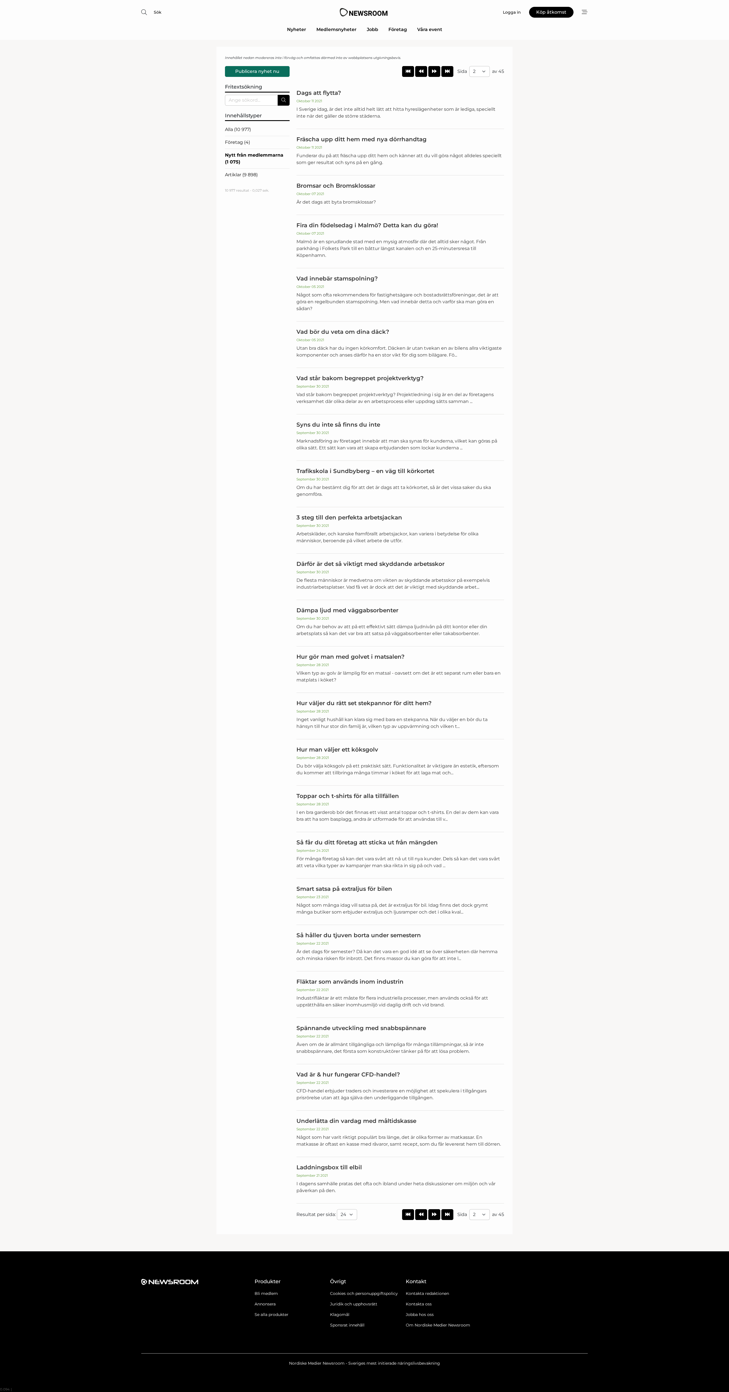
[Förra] (421, 71)
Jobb (372, 29)
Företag (397, 29)
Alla (238, 129)
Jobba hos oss (420, 1314)
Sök (157, 12)
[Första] (408, 71)
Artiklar (241, 174)
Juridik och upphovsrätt (353, 1304)
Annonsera (265, 1304)
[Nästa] (434, 71)
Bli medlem (266, 1293)
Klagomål (339, 1314)
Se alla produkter (271, 1314)
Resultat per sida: (316, 1214)
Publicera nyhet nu (257, 71)
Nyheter (296, 29)
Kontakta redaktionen (427, 1293)
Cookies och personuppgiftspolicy (364, 1293)
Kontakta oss (419, 1304)
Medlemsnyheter (336, 29)
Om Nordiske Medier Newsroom (438, 1325)
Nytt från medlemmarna (254, 158)
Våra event (429, 29)
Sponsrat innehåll (347, 1325)
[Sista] (447, 71)
